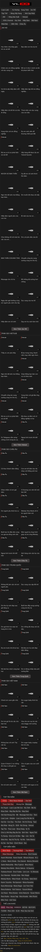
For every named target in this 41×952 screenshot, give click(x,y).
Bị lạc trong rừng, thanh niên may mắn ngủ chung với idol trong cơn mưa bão (30, 355)
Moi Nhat (4, 825)
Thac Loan (11, 829)
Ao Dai (3, 843)
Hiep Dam (25, 811)
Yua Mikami (29, 850)
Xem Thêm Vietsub (20, 445)
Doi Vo (32, 836)
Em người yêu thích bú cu (10, 511)
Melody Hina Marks (7, 868)
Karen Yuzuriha (6, 882)
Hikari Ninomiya (7, 854)
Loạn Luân (5, 10)
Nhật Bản (4, 24)
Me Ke (33, 808)
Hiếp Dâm (26, 20)
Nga (23, 836)
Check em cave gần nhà (9, 700)
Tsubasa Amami (6, 872)
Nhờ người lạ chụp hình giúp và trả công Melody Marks (29, 534)
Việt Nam (34, 20)
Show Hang (20, 829)
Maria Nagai (18, 886)
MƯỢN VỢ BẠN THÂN (9, 174)
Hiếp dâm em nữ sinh (8, 321)
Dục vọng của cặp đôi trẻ (29, 584)
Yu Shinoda (34, 872)
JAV (4, 17)
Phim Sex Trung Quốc (11, 565)
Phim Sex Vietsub (9, 333)
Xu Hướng (15, 10)
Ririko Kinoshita (21, 854)
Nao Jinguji (25, 875)
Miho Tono (4, 900)
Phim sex (15, 938)
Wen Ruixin (33, 896)
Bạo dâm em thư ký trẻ (29, 47)
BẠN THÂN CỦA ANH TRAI (10, 258)
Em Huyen (4, 808)
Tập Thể (4, 13)
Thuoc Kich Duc (8, 804)
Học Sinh (18, 20)
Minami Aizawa (29, 857)
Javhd (9, 938)
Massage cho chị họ (8, 279)
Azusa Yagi (14, 896)
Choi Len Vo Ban (14, 836)
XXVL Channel (8, 20)
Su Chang (25, 879)
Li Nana (3, 861)
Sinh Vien (25, 832)
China (4, 801)
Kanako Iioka (15, 875)
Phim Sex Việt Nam (10, 681)
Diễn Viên (14, 24)
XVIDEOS (17, 907)
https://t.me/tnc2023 (25, 941)
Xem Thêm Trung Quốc (20, 676)
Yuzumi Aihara (27, 889)
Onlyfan (12, 818)
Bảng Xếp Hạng (16, 13)
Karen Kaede (17, 857)
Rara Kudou (5, 896)
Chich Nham (18, 843)
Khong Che (20, 804)
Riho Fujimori (19, 865)
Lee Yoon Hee (28, 886)
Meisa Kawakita (28, 882)
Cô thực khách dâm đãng (10, 468)
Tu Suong (4, 836)
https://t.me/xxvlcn (14, 945)
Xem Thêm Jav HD (20, 329)
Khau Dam (4, 811)
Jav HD (33, 10)
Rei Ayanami (17, 882)
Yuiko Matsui (30, 839)
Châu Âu (23, 24)
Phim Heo (9, 907)
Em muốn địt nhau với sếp (30, 195)
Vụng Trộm (25, 10)
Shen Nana (6, 850)
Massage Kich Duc (26, 815)
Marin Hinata (12, 861)
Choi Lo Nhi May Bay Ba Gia (11, 832)
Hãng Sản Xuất (13, 17)
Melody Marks (6, 879)
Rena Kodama (6, 889)
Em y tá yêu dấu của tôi (29, 237)
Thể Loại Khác (9, 904)
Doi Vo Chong (27, 822)
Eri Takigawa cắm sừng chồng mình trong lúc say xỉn (10, 440)
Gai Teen (10, 843)
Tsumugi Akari (18, 850)
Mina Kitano (29, 865)
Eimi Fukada (32, 854)
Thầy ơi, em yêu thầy (8, 353)
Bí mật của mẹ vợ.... (28, 216)
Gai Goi (3, 822)
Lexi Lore (26, 872)
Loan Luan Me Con (16, 808)
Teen (35, 815)
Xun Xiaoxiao (5, 875)
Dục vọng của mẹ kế (28, 300)
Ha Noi (22, 839)
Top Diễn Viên (9, 847)
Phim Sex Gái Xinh (27, 911)
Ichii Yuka (12, 900)
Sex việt (22, 938)
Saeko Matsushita (7, 865)
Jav (27, 938)
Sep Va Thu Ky (14, 839)
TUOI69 (3, 911)
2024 (17, 825)
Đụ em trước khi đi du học (10, 648)
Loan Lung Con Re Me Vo (25, 818)
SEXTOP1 (31, 907)
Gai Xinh (28, 801)
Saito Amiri (33, 879)
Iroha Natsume (24, 893)
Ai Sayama (30, 868)
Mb (17, 815)
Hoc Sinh (27, 808)
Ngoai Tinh (33, 832)
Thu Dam (18, 822)
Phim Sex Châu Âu (9, 449)
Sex (25, 843)
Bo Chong (23, 825)
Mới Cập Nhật (30, 13)
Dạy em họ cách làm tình (29, 321)
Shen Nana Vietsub (16, 801)
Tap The (4, 829)
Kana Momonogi (6, 886)
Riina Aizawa (13, 893)
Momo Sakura (20, 868)
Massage (28, 804)
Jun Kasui (4, 893)
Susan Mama (35, 893)
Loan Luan (4, 818)
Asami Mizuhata (6, 857)
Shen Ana (4, 839)
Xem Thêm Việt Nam (20, 792)
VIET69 (24, 907)
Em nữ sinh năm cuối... (9, 785)
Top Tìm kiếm (8, 797)
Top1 (35, 822)
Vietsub (25, 17)
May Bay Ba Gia (15, 811)
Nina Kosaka (23, 896)
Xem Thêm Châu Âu (20, 560)
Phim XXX (11, 911)
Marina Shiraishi (32, 861)
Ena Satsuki (22, 861)
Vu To (28, 829)
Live (27, 836)
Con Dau (10, 822)
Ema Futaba (17, 872)
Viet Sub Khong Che (8, 815)
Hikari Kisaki (16, 879)
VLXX (18, 911)
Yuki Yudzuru (16, 889)
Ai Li (36, 857)
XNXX (3, 907)
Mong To (11, 825)
